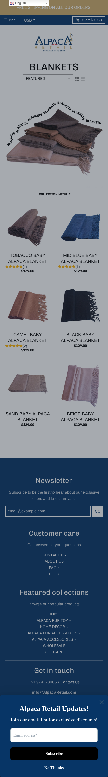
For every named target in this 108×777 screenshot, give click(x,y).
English (20, 3)
